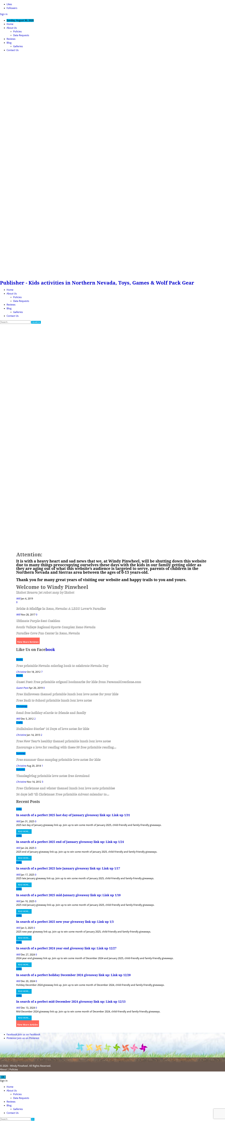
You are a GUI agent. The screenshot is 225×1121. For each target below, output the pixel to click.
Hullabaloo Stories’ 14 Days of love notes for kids (52, 728)
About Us (12, 27)
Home (10, 24)
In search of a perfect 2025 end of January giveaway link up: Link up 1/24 (70, 842)
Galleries (18, 46)
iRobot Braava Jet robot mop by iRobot (45, 592)
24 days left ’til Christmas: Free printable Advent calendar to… (62, 794)
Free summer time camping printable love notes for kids (58, 759)
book (50, 649)
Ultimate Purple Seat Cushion (38, 620)
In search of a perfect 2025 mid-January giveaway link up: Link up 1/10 (68, 895)
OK (2, 1077)
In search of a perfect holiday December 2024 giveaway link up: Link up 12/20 (73, 975)
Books (19, 659)
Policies (17, 31)
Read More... (24, 831)
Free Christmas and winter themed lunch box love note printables (65, 788)
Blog (9, 42)
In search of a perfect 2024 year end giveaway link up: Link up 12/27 (66, 948)
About (3, 1069)
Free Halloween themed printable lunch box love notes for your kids (67, 694)
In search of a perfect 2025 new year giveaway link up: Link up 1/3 (65, 921)
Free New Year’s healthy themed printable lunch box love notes (63, 741)
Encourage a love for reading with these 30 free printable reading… (66, 747)
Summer (21, 753)
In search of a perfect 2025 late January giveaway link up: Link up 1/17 (68, 868)
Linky (19, 809)
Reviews (11, 38)
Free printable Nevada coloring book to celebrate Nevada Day (62, 665)
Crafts (19, 722)
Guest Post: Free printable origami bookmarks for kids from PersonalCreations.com (78, 681)
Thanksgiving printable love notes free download (52, 775)
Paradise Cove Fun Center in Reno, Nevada (48, 633)
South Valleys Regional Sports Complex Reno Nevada (55, 627)
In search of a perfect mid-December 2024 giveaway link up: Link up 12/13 (71, 1001)
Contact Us (13, 50)
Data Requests (21, 35)
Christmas (21, 706)
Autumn (20, 769)
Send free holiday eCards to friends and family (51, 712)
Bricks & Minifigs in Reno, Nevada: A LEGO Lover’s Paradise (61, 608)
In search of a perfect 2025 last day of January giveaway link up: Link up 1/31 (73, 815)
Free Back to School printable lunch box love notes (54, 700)
